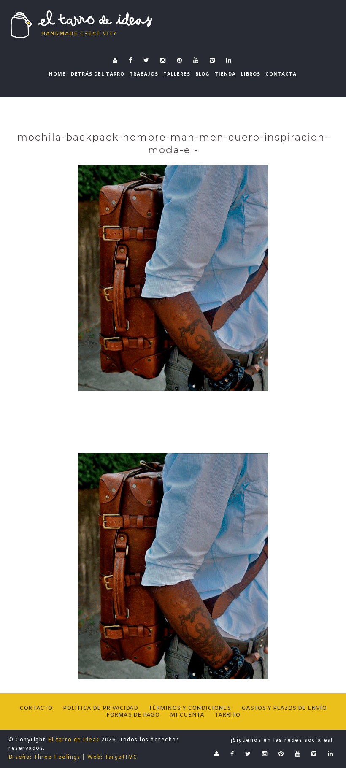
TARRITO (227, 715)
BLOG (202, 74)
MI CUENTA (187, 715)
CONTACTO (35, 708)
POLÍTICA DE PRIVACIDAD (100, 708)
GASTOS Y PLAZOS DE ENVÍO (284, 708)
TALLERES (176, 74)
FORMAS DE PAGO (132, 715)
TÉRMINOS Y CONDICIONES (190, 708)
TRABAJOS (144, 74)
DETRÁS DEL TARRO (97, 74)
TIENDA (225, 74)
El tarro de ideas (74, 740)
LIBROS (250, 74)
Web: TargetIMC (112, 757)
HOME (57, 74)
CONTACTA (281, 74)
